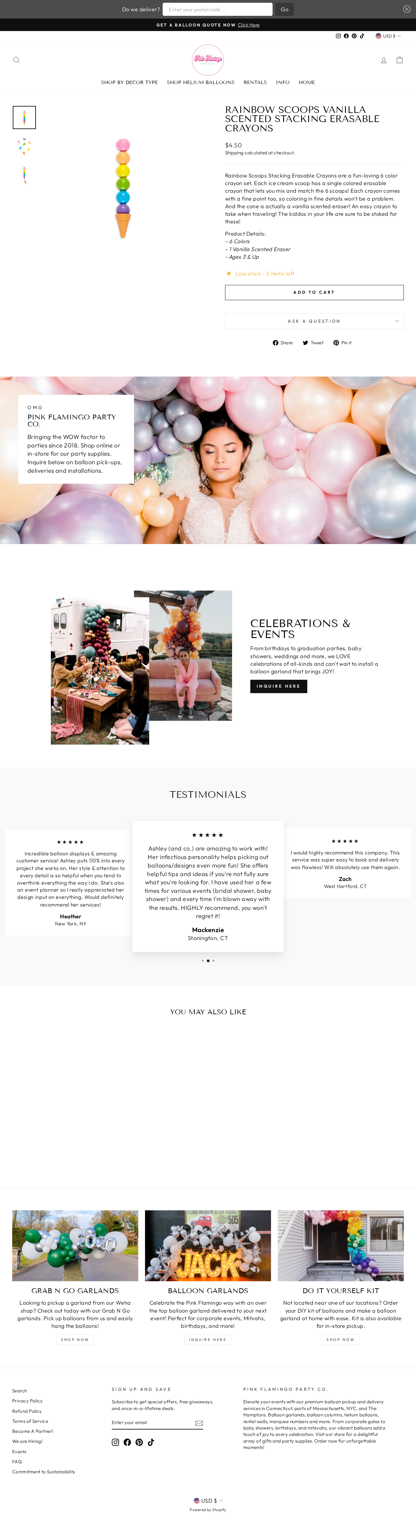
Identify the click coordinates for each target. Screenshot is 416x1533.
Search (19, 1391)
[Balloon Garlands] (208, 1245)
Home (307, 82)
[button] (405, 9)
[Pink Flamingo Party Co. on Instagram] (115, 1442)
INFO (283, 82)
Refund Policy (27, 1411)
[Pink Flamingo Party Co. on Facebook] (127, 1442)
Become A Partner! (33, 1431)
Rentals (255, 82)
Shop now (340, 1339)
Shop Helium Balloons (200, 82)
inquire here (208, 1339)
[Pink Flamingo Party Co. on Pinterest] (139, 1442)
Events (19, 1451)
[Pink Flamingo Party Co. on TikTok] (151, 1442)
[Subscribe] (199, 1423)
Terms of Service (30, 1421)
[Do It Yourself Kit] (341, 1245)
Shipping (234, 153)
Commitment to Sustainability (44, 1472)
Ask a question (314, 321)
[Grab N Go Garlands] (75, 1245)
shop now (75, 1339)
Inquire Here (279, 686)
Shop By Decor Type (129, 82)
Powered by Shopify (208, 1509)
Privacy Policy (27, 1401)
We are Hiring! (27, 1441)
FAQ (17, 1462)
